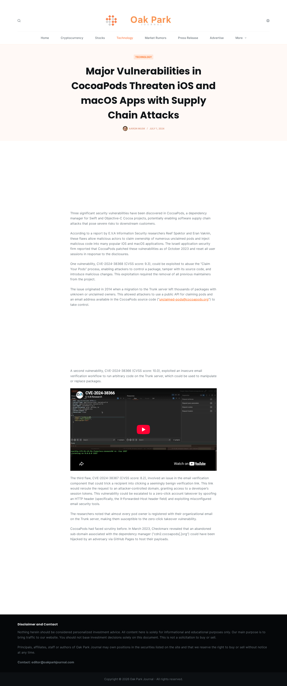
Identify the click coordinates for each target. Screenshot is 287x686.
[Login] (267, 20)
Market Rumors (155, 38)
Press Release (188, 38)
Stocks (100, 38)
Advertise (217, 38)
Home (45, 38)
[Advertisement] (143, 181)
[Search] (19, 20)
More (239, 38)
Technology (125, 38)
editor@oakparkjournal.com (52, 662)
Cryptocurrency (72, 38)
